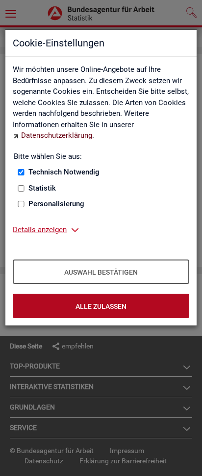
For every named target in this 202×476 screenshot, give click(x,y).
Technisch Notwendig (64, 172)
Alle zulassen (101, 306)
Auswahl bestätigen (101, 272)
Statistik (42, 188)
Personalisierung (56, 203)
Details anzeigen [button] (40, 229)
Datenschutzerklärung (56, 135)
